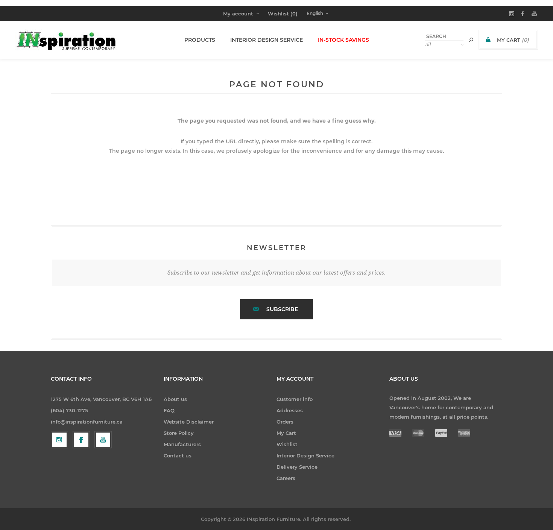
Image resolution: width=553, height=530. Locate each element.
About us (175, 399)
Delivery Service (297, 467)
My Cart (286, 433)
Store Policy (179, 433)
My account (238, 14)
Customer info (294, 399)
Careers (285, 478)
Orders (284, 422)
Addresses (289, 410)
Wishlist (287, 444)
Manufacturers (182, 444)
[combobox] (444, 36)
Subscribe (282, 309)
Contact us (177, 456)
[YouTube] (103, 440)
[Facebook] (81, 440)
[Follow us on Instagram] (59, 440)
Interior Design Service (305, 456)
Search (471, 39)
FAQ (169, 410)
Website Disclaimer (189, 422)
